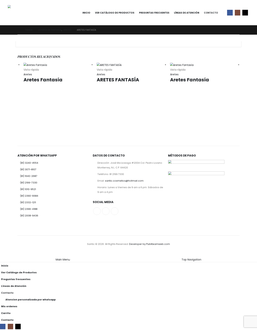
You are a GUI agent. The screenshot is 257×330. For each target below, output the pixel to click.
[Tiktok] (245, 12)
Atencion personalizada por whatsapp (30, 299)
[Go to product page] (58, 65)
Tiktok (114, 211)
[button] (2, 255)
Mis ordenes (9, 306)
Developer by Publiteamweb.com (149, 244)
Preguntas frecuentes (154, 12)
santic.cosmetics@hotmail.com (124, 180)
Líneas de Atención (186, 12)
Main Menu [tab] (63, 259)
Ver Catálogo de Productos (114, 12)
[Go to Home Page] (18, 30)
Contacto (211, 12)
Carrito (6, 313)
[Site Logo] (18, 12)
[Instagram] (237, 12)
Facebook (97, 211)
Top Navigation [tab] (191, 259)
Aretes (28, 74)
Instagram (105, 211)
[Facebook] (230, 12)
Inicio (86, 12)
